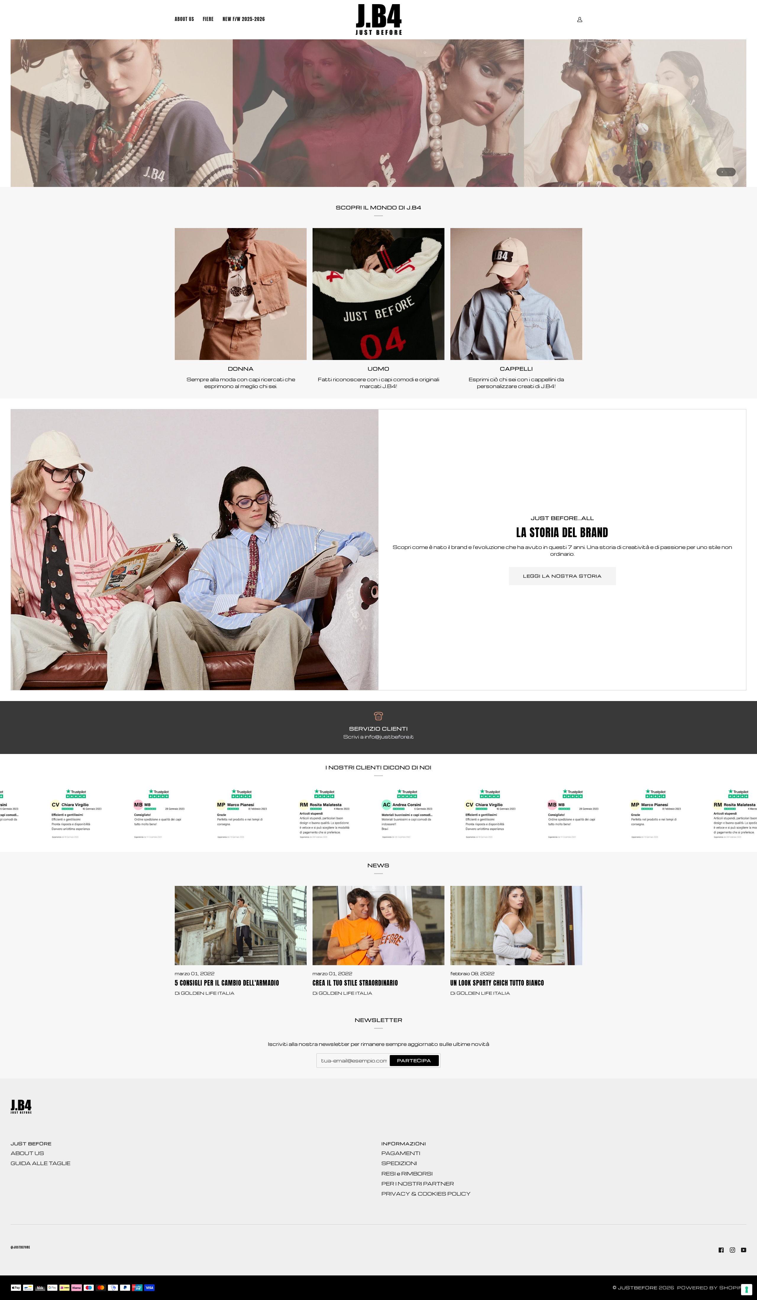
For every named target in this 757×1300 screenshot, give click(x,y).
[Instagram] (732, 1250)
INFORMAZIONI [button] (403, 1143)
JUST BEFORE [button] (31, 1143)
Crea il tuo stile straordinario (355, 983)
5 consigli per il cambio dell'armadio (227, 983)
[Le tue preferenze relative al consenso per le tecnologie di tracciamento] (746, 1289)
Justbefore (637, 1288)
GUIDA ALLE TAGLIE (40, 1163)
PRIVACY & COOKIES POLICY (426, 1194)
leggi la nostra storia (562, 576)
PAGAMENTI (400, 1153)
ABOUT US (27, 1153)
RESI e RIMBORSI (407, 1173)
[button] (243, 19)
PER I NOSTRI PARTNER (417, 1184)
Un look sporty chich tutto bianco (497, 983)
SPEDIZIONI (399, 1163)
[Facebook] (721, 1250)
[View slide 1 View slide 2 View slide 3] (378, 113)
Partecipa (414, 1060)
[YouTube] (743, 1250)
